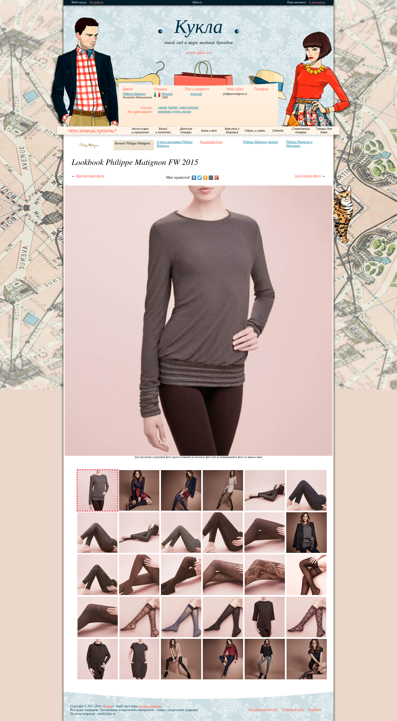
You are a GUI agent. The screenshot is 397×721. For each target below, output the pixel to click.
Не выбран (96, 2)
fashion (173, 107)
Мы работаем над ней (262, 709)
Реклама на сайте (292, 709)
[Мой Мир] (211, 177)
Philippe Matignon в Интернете (299, 144)
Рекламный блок (211, 142)
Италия (167, 93)
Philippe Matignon (134, 93)
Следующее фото (308, 176)
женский (196, 93)
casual (162, 107)
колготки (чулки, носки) (174, 111)
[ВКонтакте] (194, 177)
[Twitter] (200, 177)
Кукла (108, 706)
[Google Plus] (217, 177)
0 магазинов (317, 2)
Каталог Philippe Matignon (132, 143)
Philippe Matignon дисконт (260, 142)
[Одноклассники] (205, 177)
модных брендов (150, 706)
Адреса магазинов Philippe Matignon (175, 144)
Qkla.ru (197, 2)
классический (188, 107)
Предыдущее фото (90, 176)
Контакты (314, 709)
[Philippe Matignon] (90, 145)
